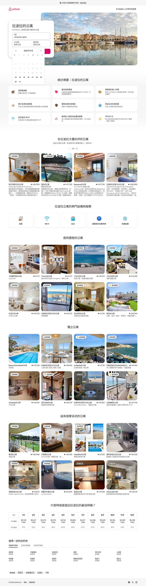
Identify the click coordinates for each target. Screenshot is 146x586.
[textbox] (22, 44)
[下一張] (76, 148)
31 (20, 82)
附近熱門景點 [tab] (38, 545)
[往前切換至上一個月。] (16, 50)
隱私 (25, 582)
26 (28, 77)
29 (41, 77)
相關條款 (32, 582)
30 (16, 82)
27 (33, 77)
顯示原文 (83, 3)
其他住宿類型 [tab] (25, 545)
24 (20, 77)
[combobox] (31, 37)
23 (16, 77)
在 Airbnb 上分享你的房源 (126, 9)
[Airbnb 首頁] (14, 9)
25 (24, 77)
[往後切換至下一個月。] (40, 50)
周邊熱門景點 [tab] (13, 545)
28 (37, 77)
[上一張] (69, 148)
